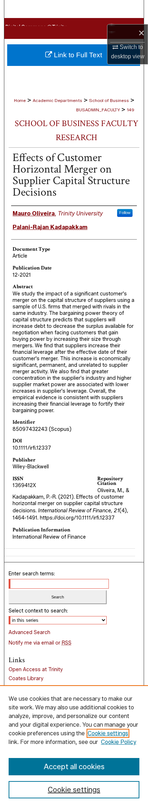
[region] (74, 746)
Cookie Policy (118, 742)
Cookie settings (108, 733)
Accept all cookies (74, 766)
